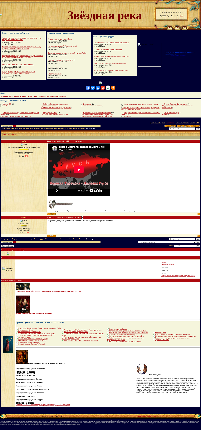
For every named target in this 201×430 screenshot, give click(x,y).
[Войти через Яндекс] (103, 88)
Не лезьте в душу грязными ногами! (61, 60)
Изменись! (87, 104)
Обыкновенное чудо (171, 113)
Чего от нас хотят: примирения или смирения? (111, 70)
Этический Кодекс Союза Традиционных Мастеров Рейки (39, 328)
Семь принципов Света (118, 329)
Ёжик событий (160, 332)
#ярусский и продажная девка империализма (110, 63)
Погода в (168, 264)
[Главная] (170, 29)
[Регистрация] (177, 29)
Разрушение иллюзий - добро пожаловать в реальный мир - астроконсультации (48, 291)
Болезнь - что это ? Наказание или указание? (81, 340)
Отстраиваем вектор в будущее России (56, 107)
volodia (23, 217)
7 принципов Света (50, 113)
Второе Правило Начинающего (175, 104)
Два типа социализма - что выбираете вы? (18, 64)
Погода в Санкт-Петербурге (171, 276)
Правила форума (182, 123)
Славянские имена (55, 67)
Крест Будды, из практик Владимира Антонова (172, 334)
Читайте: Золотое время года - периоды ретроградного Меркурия (43, 405)
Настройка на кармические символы (97, 113)
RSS (181, 16)
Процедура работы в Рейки (28, 342)
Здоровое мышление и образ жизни (54, 114)
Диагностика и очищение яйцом (60, 39)
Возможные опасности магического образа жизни (36, 333)
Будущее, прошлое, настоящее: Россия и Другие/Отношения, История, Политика (39, 128)
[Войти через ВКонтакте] (93, 88)
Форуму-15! (7, 104)
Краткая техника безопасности (29, 332)
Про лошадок (90, 128)
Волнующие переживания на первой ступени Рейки (67, 53)
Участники (170, 123)
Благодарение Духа (25, 330)
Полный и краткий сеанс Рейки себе (31, 344)
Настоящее (126, 116)
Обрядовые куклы (55, 74)
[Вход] (185, 29)
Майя (24, 141)
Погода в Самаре (188, 276)
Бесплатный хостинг (143, 416)
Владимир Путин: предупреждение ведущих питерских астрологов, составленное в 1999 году (22, 56)
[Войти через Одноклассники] (113, 88)
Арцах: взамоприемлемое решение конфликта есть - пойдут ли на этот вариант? (22, 39)
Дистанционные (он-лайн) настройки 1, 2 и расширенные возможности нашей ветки (97, 115)
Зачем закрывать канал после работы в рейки (141, 104)
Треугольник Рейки (162, 340)
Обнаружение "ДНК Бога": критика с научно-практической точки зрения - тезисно (18, 72)
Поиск (192, 123)
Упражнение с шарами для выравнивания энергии (174, 338)
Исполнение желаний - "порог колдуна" (62, 46)
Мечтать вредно (24, 337)
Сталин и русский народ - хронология (108, 49)
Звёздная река (5, 128)
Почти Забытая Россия (76, 128)
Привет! (4, 106)
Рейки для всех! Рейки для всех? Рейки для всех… (83, 330)
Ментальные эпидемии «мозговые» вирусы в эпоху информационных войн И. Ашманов (21, 47)
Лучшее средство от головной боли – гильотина (111, 56)
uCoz (154, 416)
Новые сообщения (158, 123)
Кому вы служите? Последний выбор (123, 334)
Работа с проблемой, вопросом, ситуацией (125, 341)
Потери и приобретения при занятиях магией (35, 335)
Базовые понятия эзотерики (92, 106)
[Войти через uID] (88, 88)
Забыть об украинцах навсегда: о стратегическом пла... (54, 105)
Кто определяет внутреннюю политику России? (111, 42)
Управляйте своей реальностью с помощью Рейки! (128, 331)
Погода (163, 262)
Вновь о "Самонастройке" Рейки (76, 332)
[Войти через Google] (108, 87)
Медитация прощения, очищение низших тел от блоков (175, 336)
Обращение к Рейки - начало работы (32, 340)
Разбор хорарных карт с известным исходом (34, 313)
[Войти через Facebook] (98, 88)
